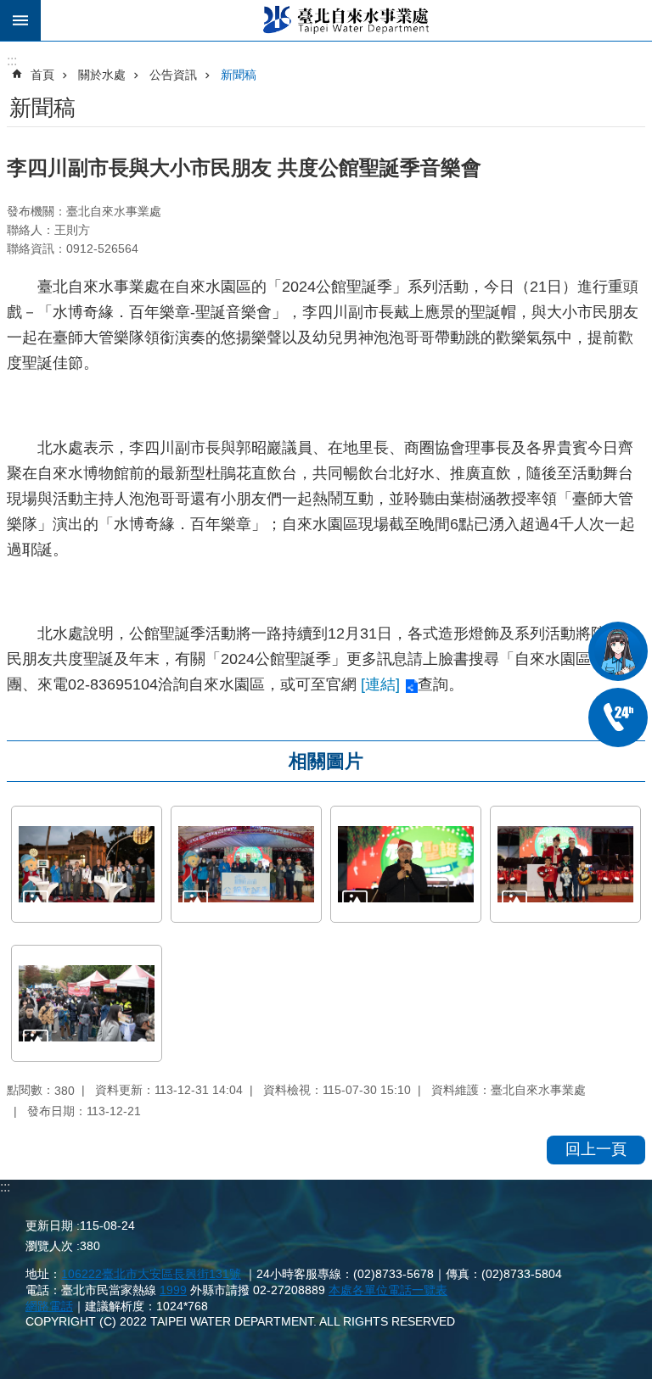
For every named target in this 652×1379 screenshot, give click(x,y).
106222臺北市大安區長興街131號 (151, 1274)
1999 (173, 1290)
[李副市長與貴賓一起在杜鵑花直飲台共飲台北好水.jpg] (87, 864)
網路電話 (49, 1306)
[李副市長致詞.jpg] (406, 864)
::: (5, 1187)
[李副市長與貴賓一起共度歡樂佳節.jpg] (246, 864)
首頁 (42, 74)
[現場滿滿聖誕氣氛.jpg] (87, 1003)
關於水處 (102, 74)
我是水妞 (618, 651)
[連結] (380, 684)
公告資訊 (173, 74)
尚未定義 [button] (20, 20)
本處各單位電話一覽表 (388, 1290)
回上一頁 (596, 1149)
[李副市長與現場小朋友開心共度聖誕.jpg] (565, 864)
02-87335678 (618, 717)
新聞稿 (238, 74)
